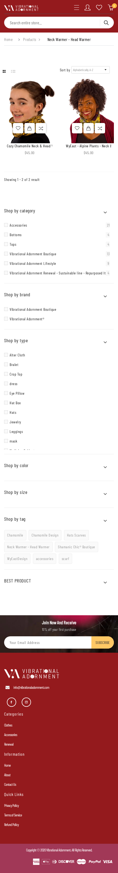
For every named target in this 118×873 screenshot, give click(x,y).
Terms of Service (13, 815)
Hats (13, 412)
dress (14, 383)
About (7, 774)
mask (13, 441)
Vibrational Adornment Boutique (60, 253)
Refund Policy (11, 824)
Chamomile (15, 535)
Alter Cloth (17, 355)
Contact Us (10, 784)
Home (8, 39)
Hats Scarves (76, 535)
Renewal (8, 744)
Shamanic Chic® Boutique (76, 546)
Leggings (16, 431)
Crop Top (16, 374)
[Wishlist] (99, 8)
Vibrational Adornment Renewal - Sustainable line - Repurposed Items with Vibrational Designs (60, 273)
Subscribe (102, 642)
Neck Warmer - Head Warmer (28, 546)
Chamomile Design (45, 535)
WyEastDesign (17, 558)
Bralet (14, 364)
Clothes (8, 725)
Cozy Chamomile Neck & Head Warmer (35, 145)
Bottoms (59, 234)
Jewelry (15, 422)
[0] (111, 8)
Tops (59, 244)
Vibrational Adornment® (27, 319)
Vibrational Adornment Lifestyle (59, 263)
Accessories (60, 225)
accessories (45, 558)
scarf (65, 558)
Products (29, 39)
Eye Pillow (17, 393)
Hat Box (15, 402)
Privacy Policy (11, 805)
